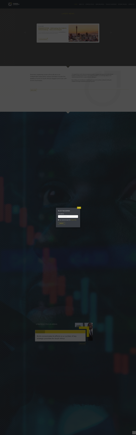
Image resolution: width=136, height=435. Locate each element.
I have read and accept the (67, 219)
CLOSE (79, 207)
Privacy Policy (73, 219)
